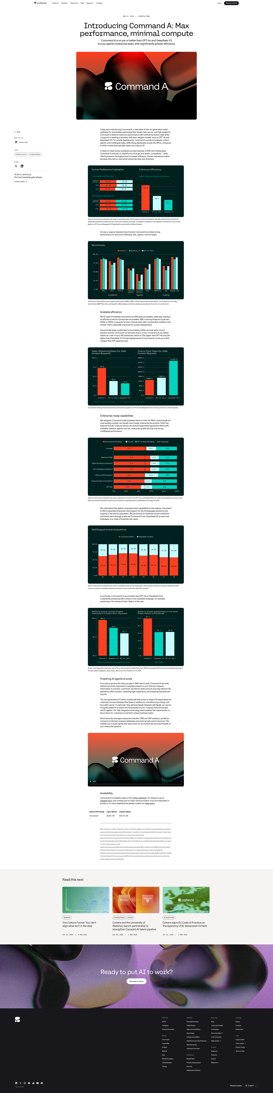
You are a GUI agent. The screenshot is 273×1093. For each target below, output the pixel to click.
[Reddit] (33, 1083)
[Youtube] (37, 1083)
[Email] (42, 1083)
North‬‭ (158, 705)
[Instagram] (24, 1083)
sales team (150, 803)
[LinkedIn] (16, 1083)
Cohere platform (139, 798)
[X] (20, 1083)
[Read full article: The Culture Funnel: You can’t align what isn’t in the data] (85, 900)
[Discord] (29, 1083)
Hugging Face (106, 801)
